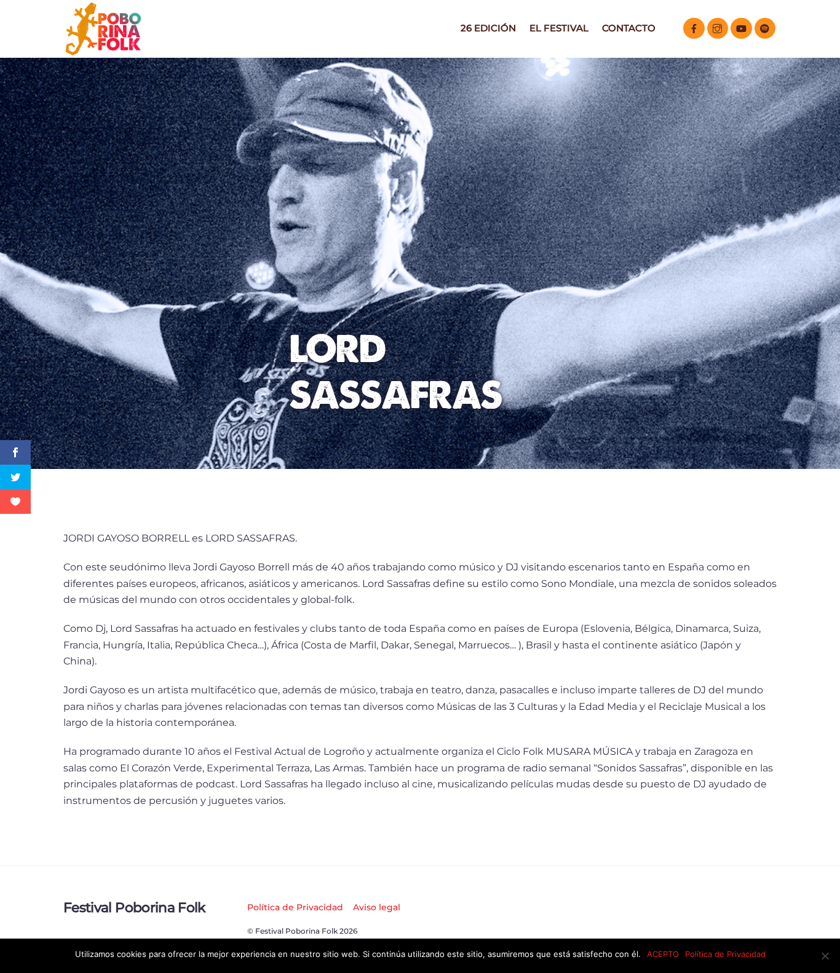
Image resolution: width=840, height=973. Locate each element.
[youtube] (741, 27)
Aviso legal (376, 907)
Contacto (629, 28)
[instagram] (717, 27)
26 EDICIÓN (488, 28)
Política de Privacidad (295, 907)
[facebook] (693, 27)
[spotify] (765, 27)
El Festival (558, 28)
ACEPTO (663, 954)
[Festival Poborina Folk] (103, 52)
